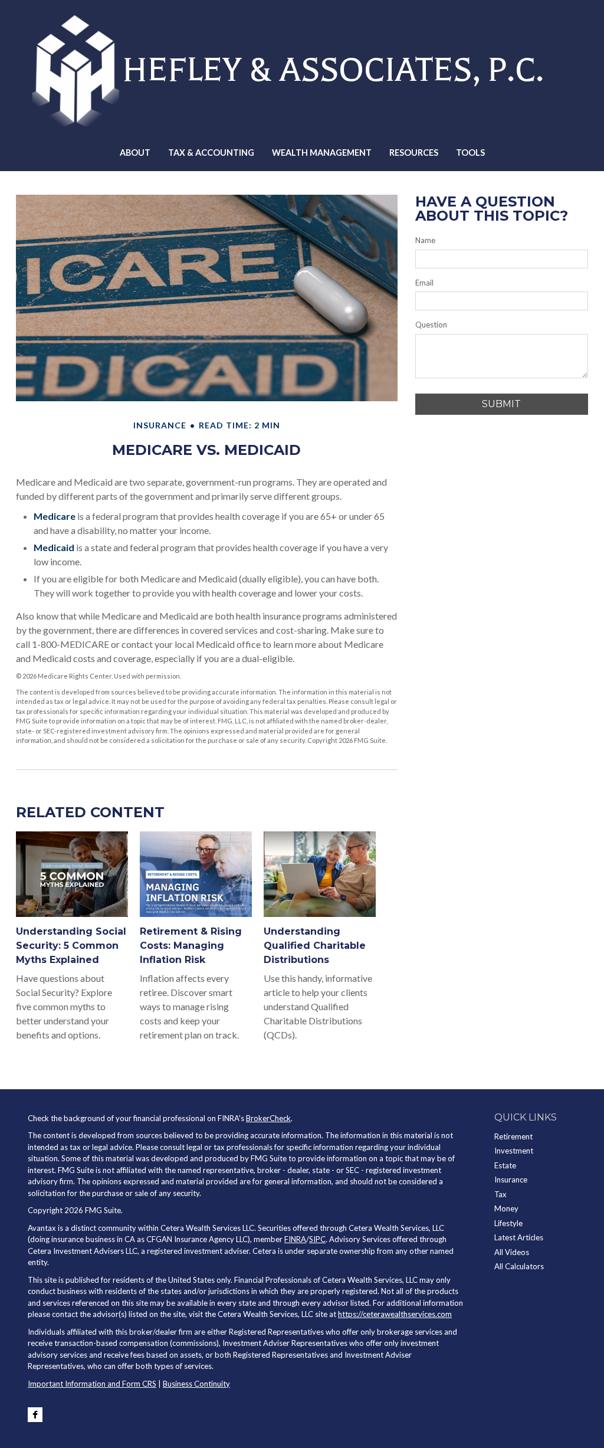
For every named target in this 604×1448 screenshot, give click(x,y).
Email (424, 282)
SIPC (317, 1239)
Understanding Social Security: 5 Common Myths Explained (71, 945)
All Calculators (519, 1266)
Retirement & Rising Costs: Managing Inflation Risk (191, 945)
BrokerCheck (268, 1118)
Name (425, 240)
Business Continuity (196, 1383)
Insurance (510, 1179)
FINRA (295, 1239)
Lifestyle (508, 1223)
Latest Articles (518, 1237)
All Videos (511, 1252)
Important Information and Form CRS (92, 1383)
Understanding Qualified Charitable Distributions (315, 945)
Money (506, 1208)
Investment (513, 1150)
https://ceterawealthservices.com (395, 1314)
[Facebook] (35, 1414)
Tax (500, 1194)
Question (431, 324)
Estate (505, 1165)
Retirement (513, 1136)
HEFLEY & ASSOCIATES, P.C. (333, 70)
